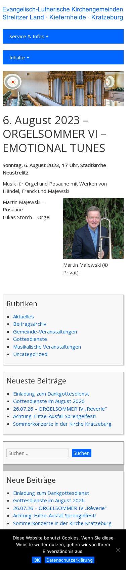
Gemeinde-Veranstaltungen (45, 331)
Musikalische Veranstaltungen (47, 346)
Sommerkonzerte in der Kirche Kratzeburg (62, 423)
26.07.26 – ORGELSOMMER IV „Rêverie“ (60, 408)
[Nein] (117, 550)
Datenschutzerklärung (69, 560)
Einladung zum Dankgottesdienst (51, 393)
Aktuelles (23, 316)
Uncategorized (30, 354)
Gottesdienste (30, 338)
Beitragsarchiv (29, 323)
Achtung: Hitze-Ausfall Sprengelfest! (54, 416)
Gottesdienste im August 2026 (49, 401)
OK (37, 560)
